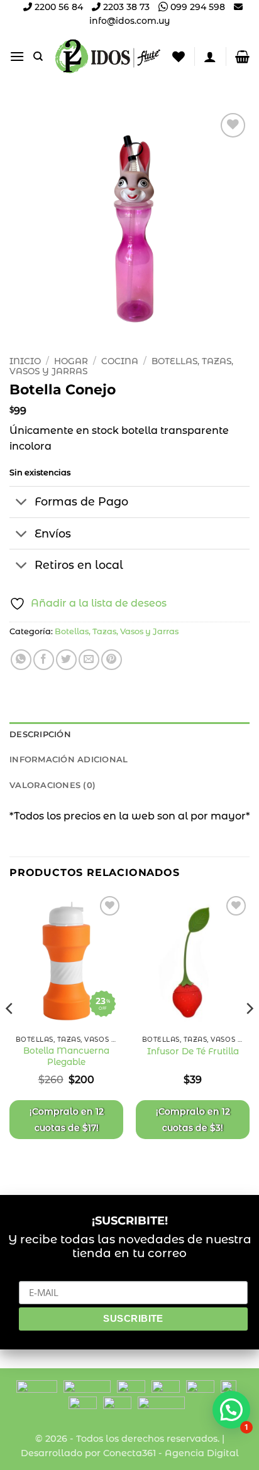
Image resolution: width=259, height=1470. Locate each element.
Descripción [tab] (40, 734)
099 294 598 (196, 7)
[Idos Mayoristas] (108, 56)
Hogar (71, 361)
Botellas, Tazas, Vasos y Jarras (117, 631)
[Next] (248, 1033)
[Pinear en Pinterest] (111, 659)
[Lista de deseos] (178, 56)
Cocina (119, 361)
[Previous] (10, 1033)
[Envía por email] (89, 659)
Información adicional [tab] (68, 759)
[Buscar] (38, 56)
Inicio (25, 361)
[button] (17, 56)
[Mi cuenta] (210, 56)
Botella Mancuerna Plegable (66, 1056)
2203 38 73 (125, 7)
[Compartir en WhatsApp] (21, 659)
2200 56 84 (57, 7)
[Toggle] (21, 503)
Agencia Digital (202, 1453)
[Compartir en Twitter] (66, 659)
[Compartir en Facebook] (43, 659)
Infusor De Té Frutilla (193, 1051)
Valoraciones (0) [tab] (52, 785)
